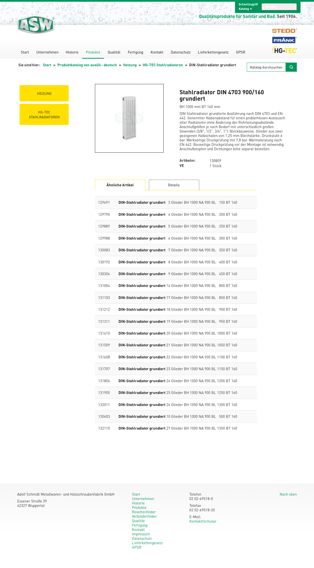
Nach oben (288, 494)
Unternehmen (47, 52)
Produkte (93, 52)
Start (25, 52)
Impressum (141, 533)
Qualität (114, 52)
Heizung (130, 64)
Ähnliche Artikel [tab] (120, 184)
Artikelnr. (188, 160)
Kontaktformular (202, 521)
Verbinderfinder (144, 516)
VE (182, 165)
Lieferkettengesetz (213, 52)
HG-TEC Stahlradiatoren (163, 64)
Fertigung (135, 52)
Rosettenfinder (144, 511)
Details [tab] (174, 184)
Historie (72, 52)
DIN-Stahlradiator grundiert (141, 202)
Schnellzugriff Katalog (248, 6)
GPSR (240, 52)
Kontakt (157, 52)
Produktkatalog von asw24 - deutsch (87, 64)
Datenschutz (181, 52)
